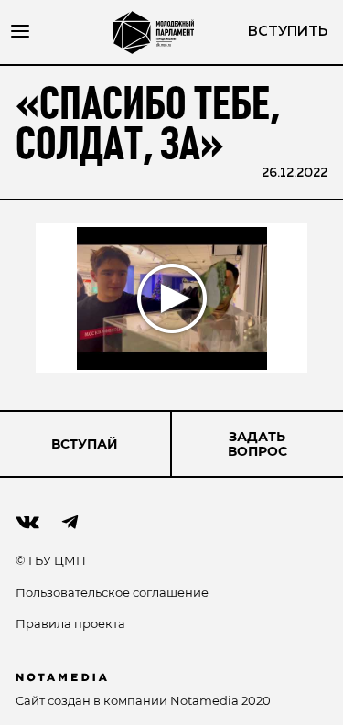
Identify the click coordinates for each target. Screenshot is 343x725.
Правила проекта (70, 623)
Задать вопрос (257, 444)
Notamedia (204, 700)
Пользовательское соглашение (112, 592)
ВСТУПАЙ (84, 444)
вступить (287, 32)
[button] (171, 298)
